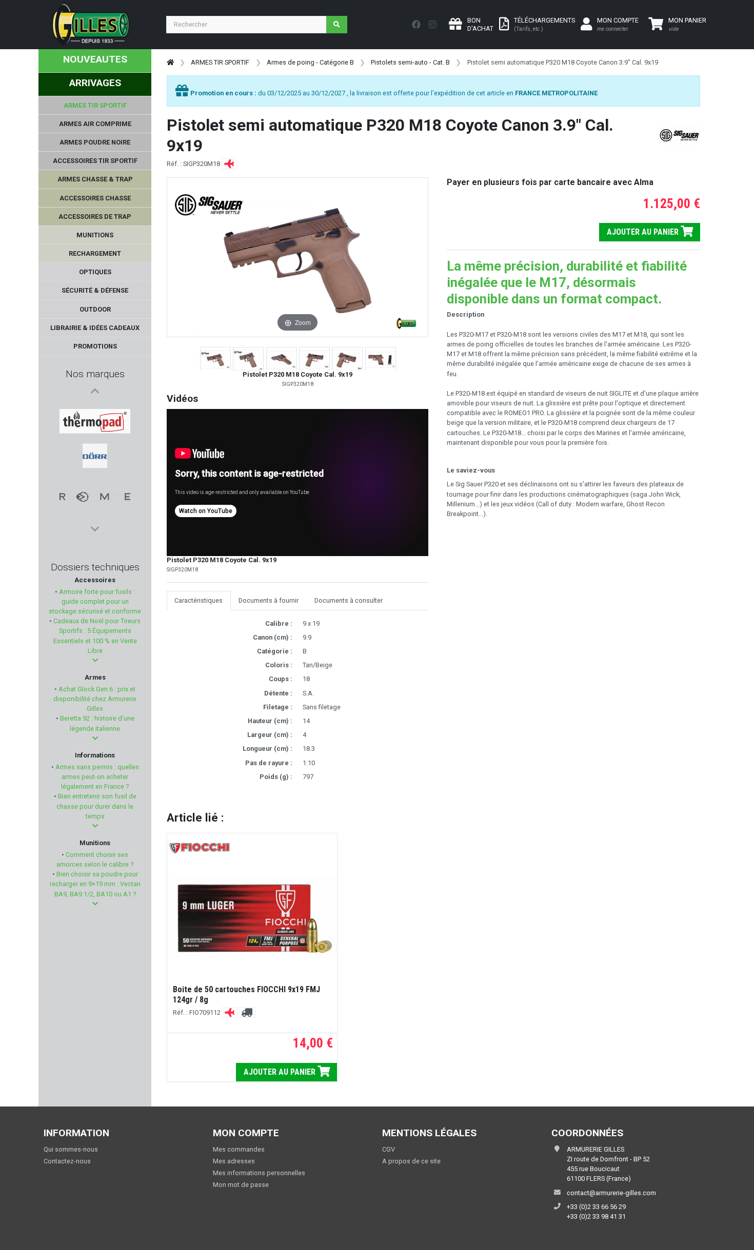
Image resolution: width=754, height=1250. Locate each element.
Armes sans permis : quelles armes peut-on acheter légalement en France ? (96, 776)
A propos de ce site (411, 1161)
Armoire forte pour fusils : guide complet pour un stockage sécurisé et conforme (95, 601)
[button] (95, 660)
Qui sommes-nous (71, 1149)
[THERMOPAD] (95, 410)
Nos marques (95, 374)
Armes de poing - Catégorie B (310, 62)
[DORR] (95, 435)
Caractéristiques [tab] (198, 600)
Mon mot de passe (241, 1184)
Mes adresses (234, 1161)
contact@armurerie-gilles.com (611, 1193)
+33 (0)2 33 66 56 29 (596, 1207)
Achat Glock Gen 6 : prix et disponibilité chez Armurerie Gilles (94, 698)
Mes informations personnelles (259, 1173)
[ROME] (95, 459)
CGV (388, 1149)
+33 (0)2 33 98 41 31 (596, 1216)
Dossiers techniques (95, 567)
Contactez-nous (67, 1161)
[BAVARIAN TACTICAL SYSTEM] (95, 509)
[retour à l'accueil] (170, 62)
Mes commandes (239, 1149)
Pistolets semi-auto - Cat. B (410, 62)
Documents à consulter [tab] (348, 600)
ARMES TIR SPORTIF (220, 62)
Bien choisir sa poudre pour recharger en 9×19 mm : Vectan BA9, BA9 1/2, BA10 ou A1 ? (95, 883)
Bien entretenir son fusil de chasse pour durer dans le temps (96, 805)
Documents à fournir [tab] (269, 600)
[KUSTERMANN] (95, 484)
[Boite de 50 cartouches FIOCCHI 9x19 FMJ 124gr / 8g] (252, 917)
